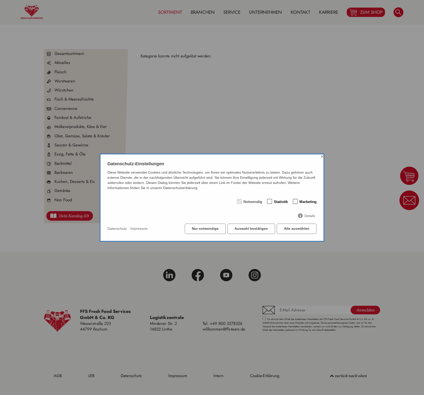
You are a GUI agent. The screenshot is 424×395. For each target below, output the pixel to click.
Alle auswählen (296, 228)
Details (310, 216)
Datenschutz (117, 228)
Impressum (139, 228)
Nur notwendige (205, 228)
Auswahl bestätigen (251, 228)
